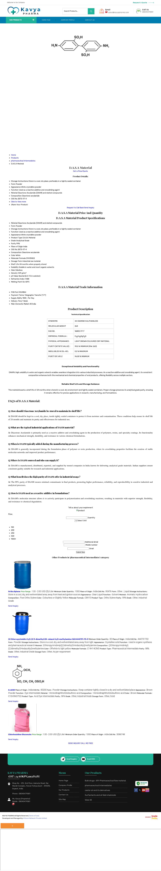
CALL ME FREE (87, 743)
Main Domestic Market (20, 304)
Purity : (121, 598)
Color (13, 255)
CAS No (14, 249)
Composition (16, 252)
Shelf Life (15, 264)
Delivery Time (16, 301)
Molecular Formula (18, 258)
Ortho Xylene (14, 591)
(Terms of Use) (34, 816)
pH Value (14, 276)
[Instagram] (147, 791)
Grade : (21, 652)
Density (14, 273)
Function (14, 232)
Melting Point (16, 282)
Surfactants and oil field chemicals (100, 795)
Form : (120, 591)
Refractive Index (18, 279)
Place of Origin (17, 246)
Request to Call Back (75, 208)
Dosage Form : (52, 652)
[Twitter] (140, 791)
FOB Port (15, 292)
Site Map (62, 799)
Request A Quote (140, 2)
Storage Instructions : (58, 642)
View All (88, 800)
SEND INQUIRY (74, 743)
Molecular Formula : (80, 598)
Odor (13, 270)
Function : (111, 595)
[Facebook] (136, 791)
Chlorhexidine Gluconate (19, 734)
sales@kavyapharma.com (118, 12)
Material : (133, 595)
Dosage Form (16, 261)
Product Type (16, 238)
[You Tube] (143, 791)
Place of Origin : (89, 591)
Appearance (16, 235)
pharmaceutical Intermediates (98, 785)
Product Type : (104, 598)
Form (13, 226)
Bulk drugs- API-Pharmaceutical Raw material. (105, 781)
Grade (13, 241)
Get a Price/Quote (80, 171)
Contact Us (90, 20)
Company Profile (67, 20)
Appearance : (92, 595)
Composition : (22, 598)
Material (14, 223)
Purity (13, 244)
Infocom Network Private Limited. (35, 818)
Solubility (14, 267)
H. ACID (11, 690)
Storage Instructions (19, 229)
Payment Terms (17, 295)
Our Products (15, 20)
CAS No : (104, 591)
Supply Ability (16, 298)
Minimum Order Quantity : (67, 591)
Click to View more (18, 202)
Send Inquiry (89, 208)
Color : (52, 598)
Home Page (46, 20)
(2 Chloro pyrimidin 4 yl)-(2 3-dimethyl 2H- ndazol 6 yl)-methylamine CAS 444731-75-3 (48, 639)
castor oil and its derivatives (97, 790)
